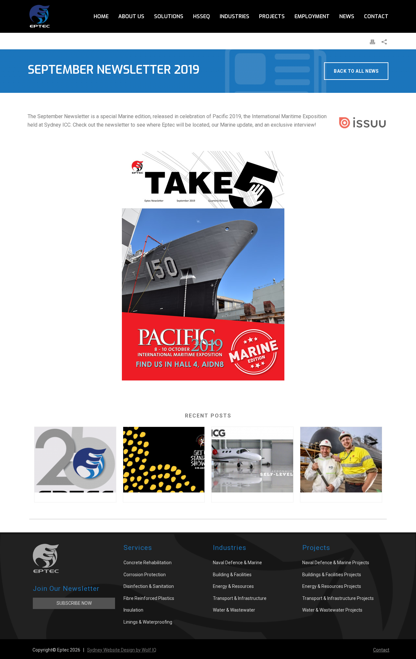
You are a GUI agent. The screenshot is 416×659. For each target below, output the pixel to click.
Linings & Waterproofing (148, 622)
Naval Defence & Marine (237, 562)
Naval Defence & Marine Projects (335, 562)
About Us (131, 16)
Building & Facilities (232, 574)
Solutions (168, 16)
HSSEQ (201, 16)
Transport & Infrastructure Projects (338, 598)
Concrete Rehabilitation (148, 562)
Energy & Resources (233, 586)
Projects (272, 16)
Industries (234, 16)
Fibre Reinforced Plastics (149, 598)
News (346, 16)
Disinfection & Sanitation (149, 586)
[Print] (372, 41)
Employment (312, 16)
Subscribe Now (74, 603)
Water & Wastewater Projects (332, 610)
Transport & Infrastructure (239, 598)
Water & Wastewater (234, 610)
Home (101, 16)
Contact (376, 16)
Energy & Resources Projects (331, 586)
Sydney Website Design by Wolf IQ (121, 650)
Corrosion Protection (145, 574)
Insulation (133, 610)
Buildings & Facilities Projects (331, 574)
